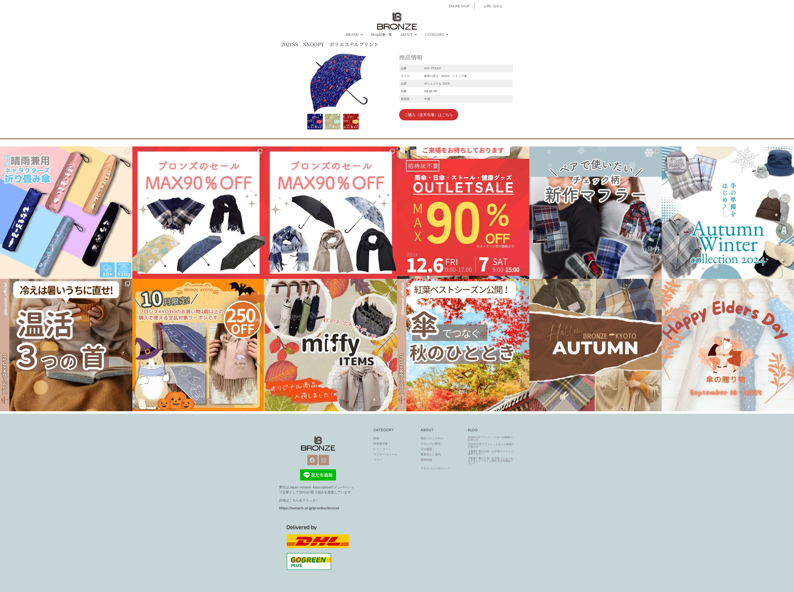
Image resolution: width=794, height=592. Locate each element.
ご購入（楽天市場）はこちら (428, 115)
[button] (459, 6)
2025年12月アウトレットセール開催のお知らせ (491, 445)
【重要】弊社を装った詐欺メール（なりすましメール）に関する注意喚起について (490, 461)
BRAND (352, 34)
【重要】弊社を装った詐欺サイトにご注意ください (490, 452)
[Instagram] (324, 460)
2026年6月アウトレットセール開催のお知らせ (490, 438)
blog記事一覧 (381, 34)
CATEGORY (434, 34)
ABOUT (406, 34)
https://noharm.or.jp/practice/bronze (309, 508)
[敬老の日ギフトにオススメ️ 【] (728, 345)
